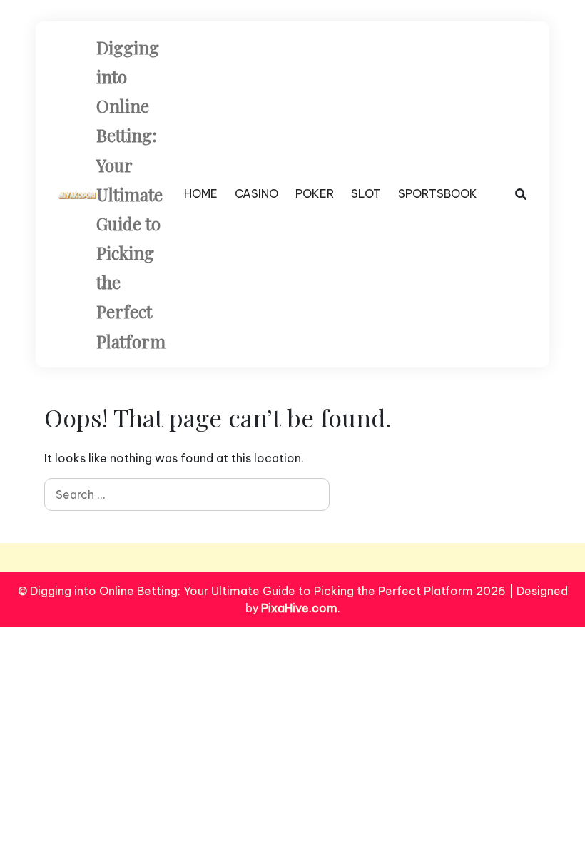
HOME (201, 193)
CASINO (256, 193)
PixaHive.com (299, 608)
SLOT (366, 193)
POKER (314, 193)
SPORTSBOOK (437, 193)
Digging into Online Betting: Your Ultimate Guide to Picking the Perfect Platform (131, 194)
